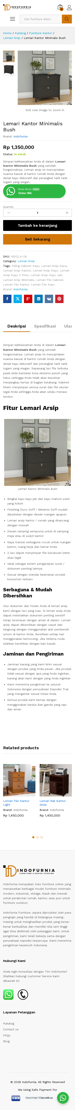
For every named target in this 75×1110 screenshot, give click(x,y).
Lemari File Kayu (43, 284)
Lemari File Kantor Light (16, 802)
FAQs (6, 1035)
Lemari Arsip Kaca (54, 266)
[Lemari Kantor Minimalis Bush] (7, 299)
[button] (14, 794)
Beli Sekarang (37, 239)
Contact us (11, 1029)
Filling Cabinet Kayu (25, 266)
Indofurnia (20, 136)
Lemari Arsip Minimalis (18, 280)
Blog (6, 1041)
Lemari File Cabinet (49, 280)
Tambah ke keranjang (37, 225)
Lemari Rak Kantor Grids (53, 802)
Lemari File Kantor (16, 284)
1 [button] (33, 837)
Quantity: (8, 207)
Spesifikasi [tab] (45, 326)
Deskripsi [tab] (16, 326)
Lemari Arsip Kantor (17, 270)
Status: (8, 154)
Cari (67, 19)
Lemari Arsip (26, 261)
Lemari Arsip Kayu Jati (46, 275)
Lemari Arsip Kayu (45, 270)
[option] (19, 794)
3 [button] (42, 837)
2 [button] (37, 837)
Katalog (8, 1023)
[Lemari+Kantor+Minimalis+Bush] (18, 299)
